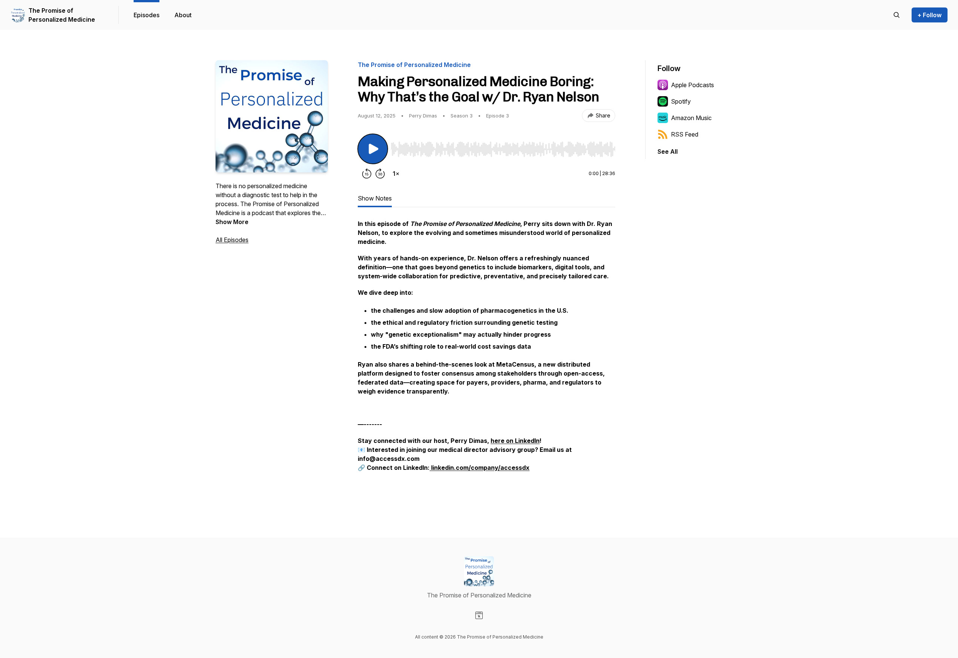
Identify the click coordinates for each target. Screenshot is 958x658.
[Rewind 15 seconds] (366, 173)
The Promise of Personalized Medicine (61, 15)
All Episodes (232, 240)
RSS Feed (684, 134)
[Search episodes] (897, 14)
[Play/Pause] (373, 149)
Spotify (681, 101)
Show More (232, 222)
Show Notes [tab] (375, 198)
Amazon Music (691, 118)
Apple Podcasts (692, 85)
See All (668, 151)
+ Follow (930, 15)
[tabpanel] (486, 357)
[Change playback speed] (395, 173)
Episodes (146, 15)
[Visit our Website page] (479, 615)
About (183, 15)
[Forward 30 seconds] (380, 173)
